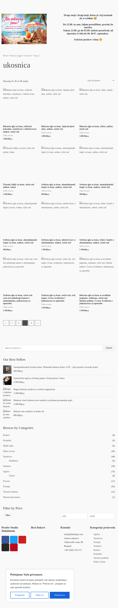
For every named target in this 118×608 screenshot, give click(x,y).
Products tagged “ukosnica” (21, 56)
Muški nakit (8, 446)
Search (109, 348)
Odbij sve (39, 595)
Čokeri (12, 476)
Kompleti (7, 440)
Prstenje (6, 486)
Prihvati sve (60, 595)
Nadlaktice (13, 461)
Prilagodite (20, 595)
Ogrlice (6, 471)
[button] (37, 4)
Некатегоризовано (11, 497)
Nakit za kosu (9, 451)
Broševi (6, 435)
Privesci (6, 481)
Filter (8, 515)
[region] (40, 585)
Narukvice (7, 456)
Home (5, 56)
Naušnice (7, 466)
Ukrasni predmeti (10, 492)
